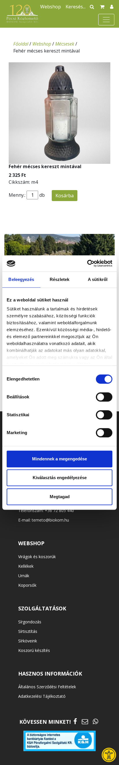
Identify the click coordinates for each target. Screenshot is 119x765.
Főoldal (20, 44)
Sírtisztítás (27, 631)
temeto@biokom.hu (50, 520)
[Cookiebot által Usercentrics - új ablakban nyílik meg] (87, 263)
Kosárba (64, 195)
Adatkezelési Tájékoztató (42, 696)
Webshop (50, 6)
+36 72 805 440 (59, 510)
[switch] (104, 397)
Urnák (23, 575)
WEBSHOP (31, 543)
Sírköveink (27, 641)
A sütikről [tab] (97, 279)
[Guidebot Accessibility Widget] (109, 755)
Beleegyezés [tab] (21, 279)
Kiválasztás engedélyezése (60, 477)
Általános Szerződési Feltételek (47, 686)
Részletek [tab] (60, 279)
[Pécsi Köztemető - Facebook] (75, 721)
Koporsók (27, 585)
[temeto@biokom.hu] (85, 721)
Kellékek (26, 566)
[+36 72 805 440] (95, 721)
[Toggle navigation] (106, 19)
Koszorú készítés (34, 650)
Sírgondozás (29, 622)
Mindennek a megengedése (59, 458)
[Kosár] (102, 6)
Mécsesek (64, 44)
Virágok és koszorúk (37, 556)
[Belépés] (111, 6)
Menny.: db (27, 195)
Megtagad (60, 496)
